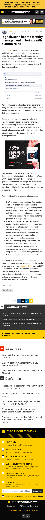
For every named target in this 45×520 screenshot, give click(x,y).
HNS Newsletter (14, 449)
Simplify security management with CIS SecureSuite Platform (20, 364)
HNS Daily (11, 442)
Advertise (35, 510)
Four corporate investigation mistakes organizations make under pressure (19, 410)
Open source (12, 482)
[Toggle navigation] (42, 12)
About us (27, 510)
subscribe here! (33, 7)
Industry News (12, 31)
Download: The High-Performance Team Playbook (18, 334)
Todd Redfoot (26, 266)
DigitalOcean (7, 50)
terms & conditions (35, 496)
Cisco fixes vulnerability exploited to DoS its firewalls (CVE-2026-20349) (22, 402)
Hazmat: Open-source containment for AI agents (19, 319)
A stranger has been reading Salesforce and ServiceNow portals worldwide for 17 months (22, 419)
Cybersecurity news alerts (19, 463)
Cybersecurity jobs (15, 473)
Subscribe (37, 491)
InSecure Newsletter (16, 456)
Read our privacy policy (14, 510)
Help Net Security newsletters (18, 2)
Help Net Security (32, 506)
